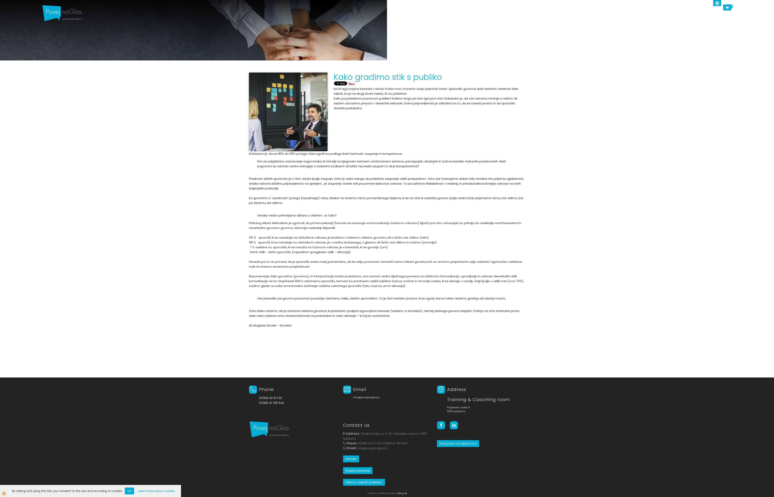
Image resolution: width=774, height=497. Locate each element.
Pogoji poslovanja (358, 471)
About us (570, 13)
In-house (605, 13)
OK (129, 491)
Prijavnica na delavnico (458, 444)
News (587, 13)
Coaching (625, 13)
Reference (680, 13)
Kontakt (351, 459)
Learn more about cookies (156, 491)
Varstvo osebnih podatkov (364, 482)
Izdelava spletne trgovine (381, 493)
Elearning (713, 13)
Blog (697, 13)
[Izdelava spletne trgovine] (401, 493)
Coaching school (652, 13)
